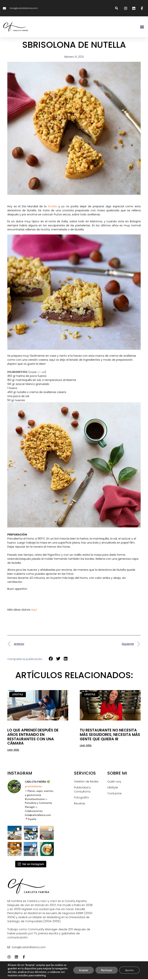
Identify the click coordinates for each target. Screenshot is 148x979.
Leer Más (13, 749)
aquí (34, 610)
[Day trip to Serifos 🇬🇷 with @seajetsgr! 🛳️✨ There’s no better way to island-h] (31, 849)
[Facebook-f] (23, 957)
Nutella (52, 206)
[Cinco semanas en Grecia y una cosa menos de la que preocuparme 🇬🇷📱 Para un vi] (31, 833)
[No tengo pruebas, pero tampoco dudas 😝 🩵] (47, 833)
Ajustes (129, 970)
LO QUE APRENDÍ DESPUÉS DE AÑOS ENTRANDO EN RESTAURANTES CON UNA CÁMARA (33, 737)
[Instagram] (9, 957)
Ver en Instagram (33, 864)
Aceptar (83, 970)
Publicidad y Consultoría (82, 789)
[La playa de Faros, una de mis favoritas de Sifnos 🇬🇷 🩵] (15, 833)
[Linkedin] (16, 957)
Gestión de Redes (86, 781)
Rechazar (106, 970)
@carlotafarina (33, 786)
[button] (117, 8)
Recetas (79, 803)
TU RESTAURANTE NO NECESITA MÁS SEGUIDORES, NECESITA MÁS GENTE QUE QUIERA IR (110, 735)
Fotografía (81, 797)
